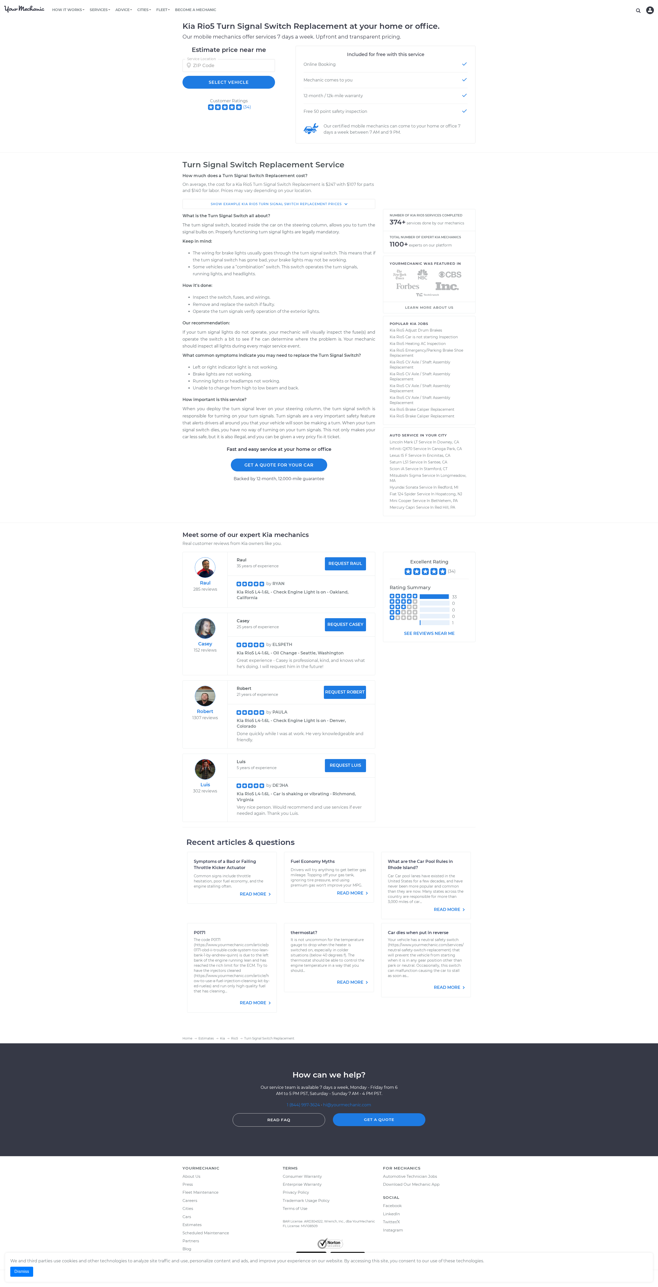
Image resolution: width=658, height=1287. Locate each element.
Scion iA (397, 469)
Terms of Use (295, 1208)
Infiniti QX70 (401, 448)
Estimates (192, 1224)
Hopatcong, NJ (448, 494)
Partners (190, 1240)
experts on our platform (430, 245)
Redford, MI (448, 487)
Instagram (393, 1230)
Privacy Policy (296, 1192)
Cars (186, 1216)
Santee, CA (437, 462)
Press (187, 1184)
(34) (247, 107)
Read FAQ (278, 1119)
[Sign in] (650, 10)
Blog (186, 1248)
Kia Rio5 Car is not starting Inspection (424, 337)
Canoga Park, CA (447, 448)
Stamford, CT (435, 469)
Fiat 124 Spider (403, 494)
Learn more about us (429, 307)
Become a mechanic (195, 9)
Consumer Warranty (302, 1176)
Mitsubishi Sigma (405, 475)
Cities (187, 1208)
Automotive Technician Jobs (410, 1176)
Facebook (392, 1205)
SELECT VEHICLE (229, 82)
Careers (189, 1200)
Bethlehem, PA (444, 500)
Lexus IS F (398, 455)
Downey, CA (448, 442)
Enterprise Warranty (302, 1184)
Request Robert (345, 692)
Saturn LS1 (399, 462)
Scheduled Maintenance (205, 1232)
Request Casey (345, 624)
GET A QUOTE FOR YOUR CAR (279, 465)
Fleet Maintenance (200, 1192)
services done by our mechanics (435, 223)
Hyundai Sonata (404, 487)
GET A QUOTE (379, 1119)
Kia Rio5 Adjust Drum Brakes (416, 330)
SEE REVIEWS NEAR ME (429, 633)
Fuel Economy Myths (313, 861)
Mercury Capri (402, 507)
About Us (191, 1176)
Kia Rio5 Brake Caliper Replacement (422, 409)
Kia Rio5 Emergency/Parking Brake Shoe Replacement (426, 353)
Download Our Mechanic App (411, 1184)
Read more (253, 894)
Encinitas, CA (438, 455)
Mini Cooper (401, 500)
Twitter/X (391, 1221)
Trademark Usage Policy (306, 1200)
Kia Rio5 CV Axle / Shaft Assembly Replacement (420, 365)
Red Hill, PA (445, 507)
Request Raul (345, 563)
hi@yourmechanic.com (347, 1104)
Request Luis (345, 765)
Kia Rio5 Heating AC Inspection (418, 343)
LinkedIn (391, 1213)
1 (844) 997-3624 (304, 1104)
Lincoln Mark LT (404, 442)
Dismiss (21, 1271)
